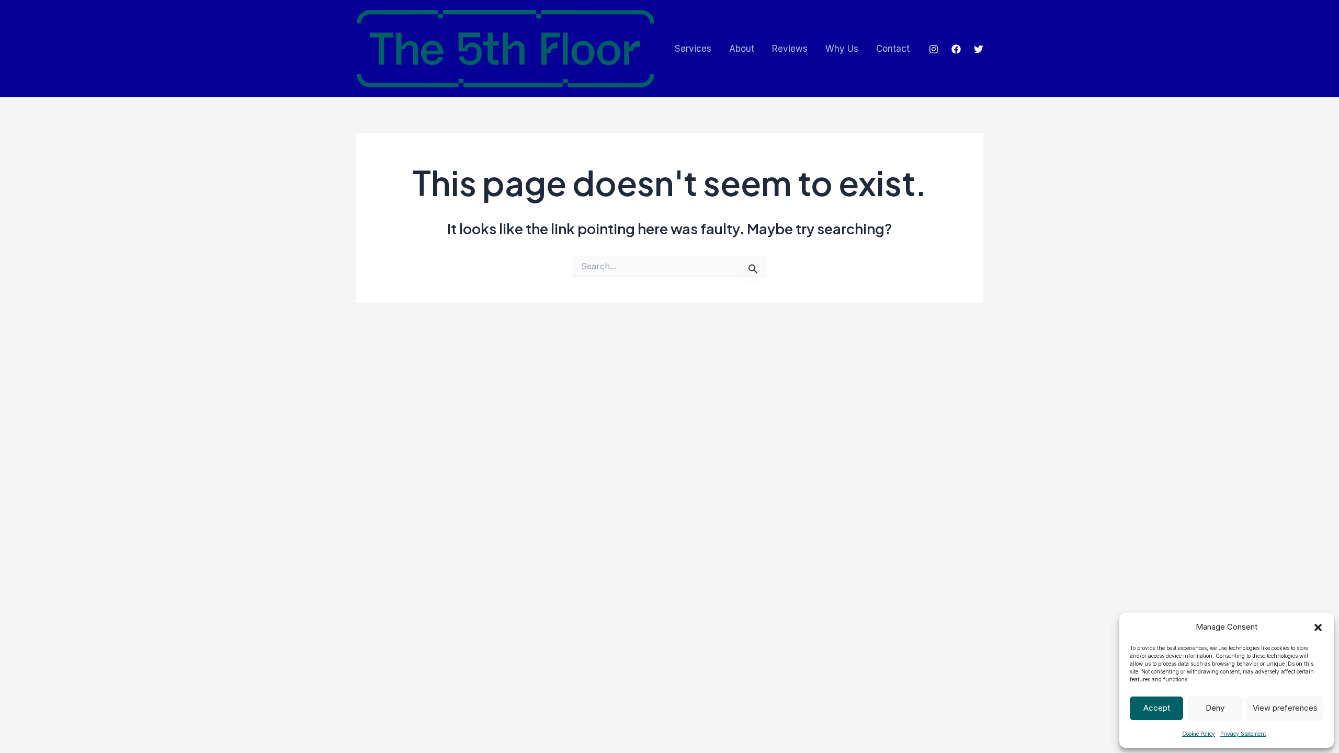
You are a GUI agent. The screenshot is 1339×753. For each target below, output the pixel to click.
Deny (1215, 708)
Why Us (841, 48)
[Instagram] (933, 49)
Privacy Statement (1243, 734)
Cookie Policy (1198, 734)
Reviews (790, 48)
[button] (1318, 627)
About (741, 48)
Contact (893, 48)
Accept (1156, 708)
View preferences (1285, 708)
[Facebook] (956, 49)
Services (693, 48)
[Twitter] (978, 49)
